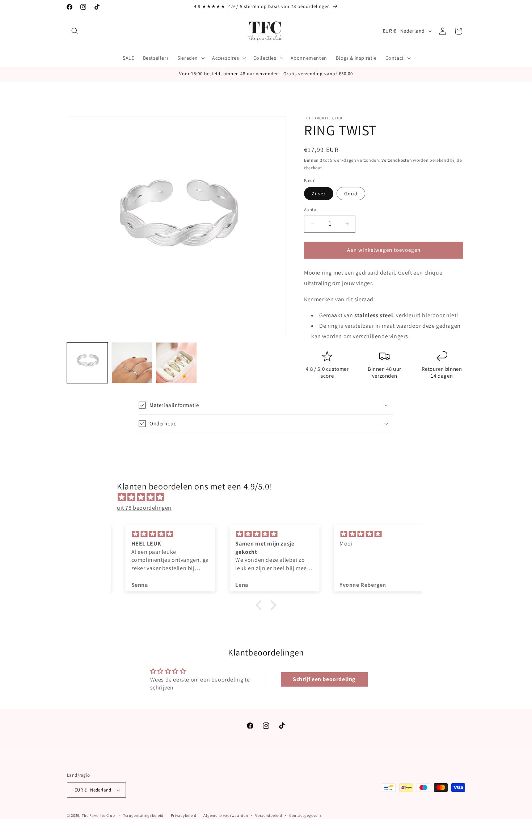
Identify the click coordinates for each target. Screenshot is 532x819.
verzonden (384, 375)
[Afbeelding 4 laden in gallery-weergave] (176, 362)
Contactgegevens (305, 815)
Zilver (319, 193)
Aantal (310, 210)
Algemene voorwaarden (225, 815)
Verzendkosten (396, 160)
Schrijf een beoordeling (324, 679)
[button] (75, 31)
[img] (269, 497)
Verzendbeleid (268, 815)
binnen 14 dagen (446, 372)
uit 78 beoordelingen (144, 508)
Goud (351, 193)
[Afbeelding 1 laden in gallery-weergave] (87, 362)
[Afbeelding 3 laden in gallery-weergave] (131, 362)
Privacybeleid (184, 815)
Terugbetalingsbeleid (143, 815)
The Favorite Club (98, 815)
